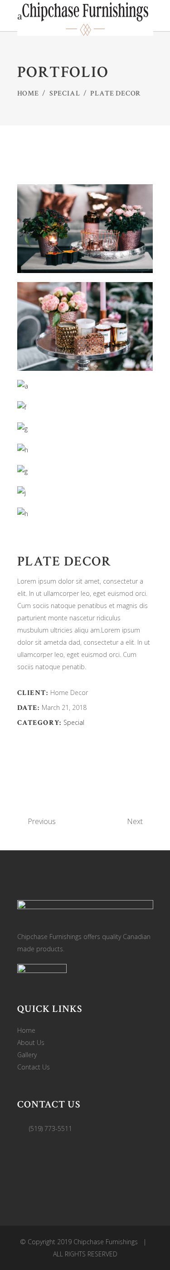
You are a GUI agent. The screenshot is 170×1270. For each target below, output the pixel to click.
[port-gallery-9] (85, 471)
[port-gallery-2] (85, 326)
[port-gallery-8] (85, 514)
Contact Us (33, 1067)
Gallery (27, 1054)
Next (135, 821)
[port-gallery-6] (85, 450)
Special (64, 93)
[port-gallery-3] (85, 386)
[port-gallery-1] (85, 228)
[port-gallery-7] (85, 492)
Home (28, 93)
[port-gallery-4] (85, 407)
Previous (42, 821)
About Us (30, 1042)
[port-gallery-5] (85, 428)
